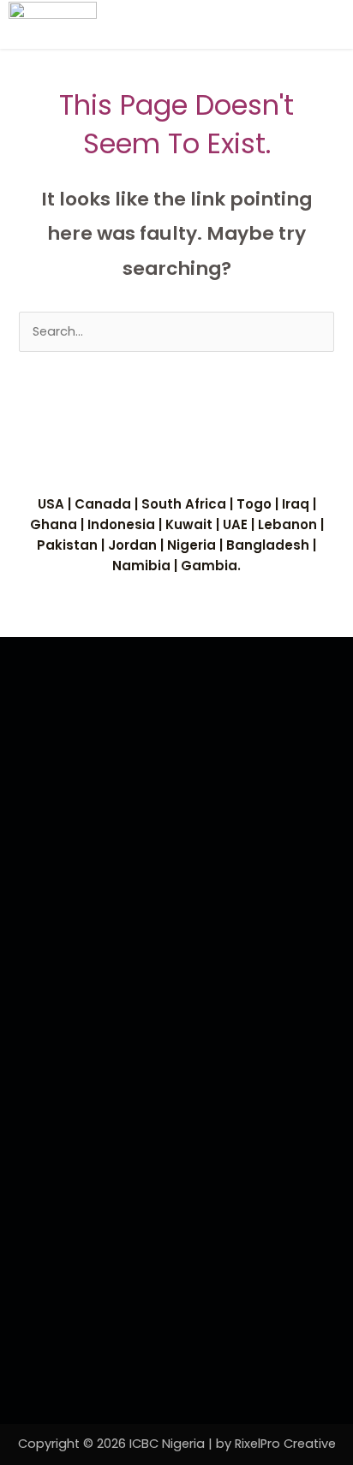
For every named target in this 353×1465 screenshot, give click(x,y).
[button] (322, 24)
